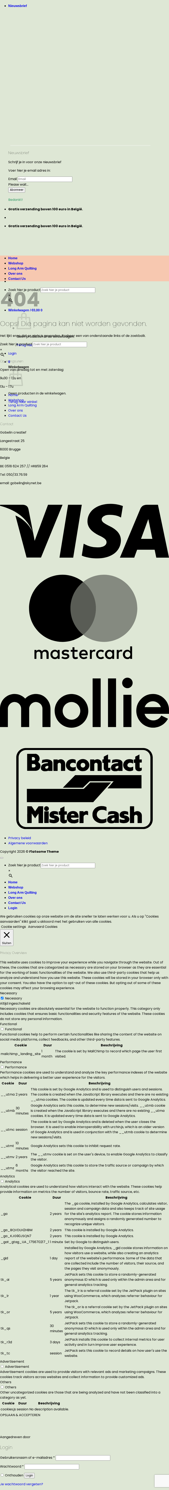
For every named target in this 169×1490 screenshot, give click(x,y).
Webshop (16, 400)
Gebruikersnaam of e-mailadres (27, 1457)
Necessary (13, 998)
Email (12, 179)
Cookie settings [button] (13, 926)
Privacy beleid (19, 838)
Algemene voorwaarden (28, 843)
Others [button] (5, 1382)
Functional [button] (8, 1024)
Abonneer (16, 190)
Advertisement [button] (12, 1361)
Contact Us (17, 278)
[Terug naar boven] (1, 857)
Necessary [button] (8, 993)
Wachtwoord (12, 1466)
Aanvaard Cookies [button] (43, 926)
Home (13, 395)
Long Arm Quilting (22, 405)
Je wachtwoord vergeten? (21, 1484)
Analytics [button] (7, 1176)
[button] (17, 6)
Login (29, 1475)
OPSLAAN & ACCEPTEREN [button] (20, 1415)
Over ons (15, 410)
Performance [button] (11, 1062)
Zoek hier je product (16, 344)
